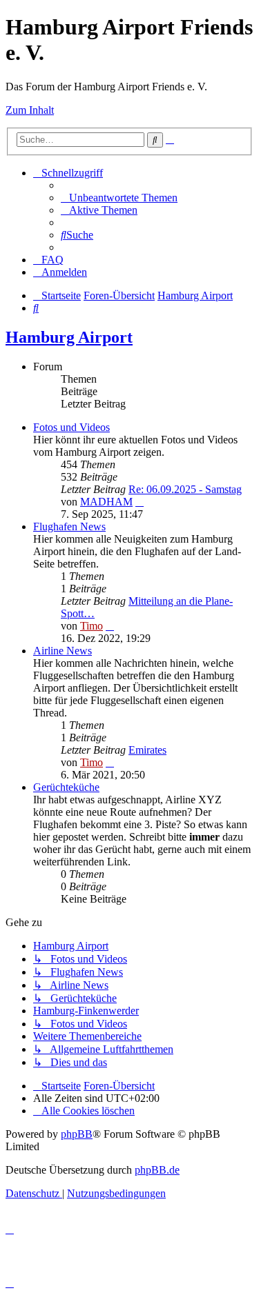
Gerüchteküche (66, 787)
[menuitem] (119, 197)
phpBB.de (157, 1170)
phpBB (77, 1134)
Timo (91, 626)
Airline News (62, 650)
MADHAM (106, 502)
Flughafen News (69, 526)
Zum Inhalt (30, 110)
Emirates (147, 750)
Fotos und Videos (71, 427)
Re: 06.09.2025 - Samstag (185, 489)
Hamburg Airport (69, 337)
